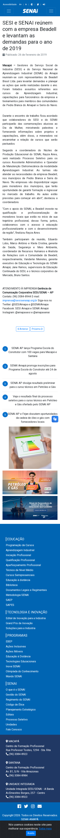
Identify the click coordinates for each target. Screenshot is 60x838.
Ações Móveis (14, 651)
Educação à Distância (18, 656)
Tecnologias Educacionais (21, 661)
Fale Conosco (14, 729)
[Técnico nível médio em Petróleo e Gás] (30, 482)
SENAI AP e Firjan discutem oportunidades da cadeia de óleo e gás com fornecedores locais (33, 417)
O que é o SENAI (15, 689)
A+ (20, 4)
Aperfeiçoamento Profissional (23, 565)
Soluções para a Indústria (20, 628)
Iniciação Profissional (18, 555)
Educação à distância (18, 580)
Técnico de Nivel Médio (19, 570)
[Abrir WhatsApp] (52, 830)
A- (26, 4)
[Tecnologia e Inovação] (30, 447)
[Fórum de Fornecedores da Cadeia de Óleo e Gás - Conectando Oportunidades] (30, 507)
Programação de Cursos (20, 545)
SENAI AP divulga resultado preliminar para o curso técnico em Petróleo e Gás (33, 385)
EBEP (9, 641)
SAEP (9, 600)
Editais (10, 714)
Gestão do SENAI (16, 694)
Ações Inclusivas (16, 646)
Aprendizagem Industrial (20, 550)
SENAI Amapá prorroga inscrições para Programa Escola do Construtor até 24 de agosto (33, 369)
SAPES (10, 605)
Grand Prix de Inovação (19, 623)
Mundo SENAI (14, 676)
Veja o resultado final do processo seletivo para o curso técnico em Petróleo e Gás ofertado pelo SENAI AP (32, 400)
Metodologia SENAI (17, 595)
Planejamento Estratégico (21, 709)
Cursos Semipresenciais (20, 575)
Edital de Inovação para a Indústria (26, 618)
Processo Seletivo (17, 719)
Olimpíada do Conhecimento (22, 671)
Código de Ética (15, 704)
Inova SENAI (13, 666)
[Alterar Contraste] (32, 4)
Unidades (11, 724)
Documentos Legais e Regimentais (26, 590)
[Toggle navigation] (9, 11)
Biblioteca (12, 585)
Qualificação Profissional (20, 560)
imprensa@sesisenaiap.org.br (19, 300)
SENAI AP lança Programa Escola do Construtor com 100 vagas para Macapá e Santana (32, 352)
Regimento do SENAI (18, 699)
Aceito (31, 833)
